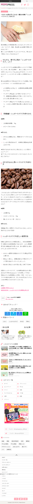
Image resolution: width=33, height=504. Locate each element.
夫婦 (21, 390)
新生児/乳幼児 (15, 441)
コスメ (13, 272)
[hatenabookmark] (19, 314)
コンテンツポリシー (6, 464)
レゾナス (4, 495)
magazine (10, 8)
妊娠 (3, 441)
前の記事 (6, 327)
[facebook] (7, 314)
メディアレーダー (5, 483)
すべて (6, 383)
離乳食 (27, 441)
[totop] (16, 455)
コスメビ (4, 488)
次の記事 (27, 327)
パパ (3, 449)
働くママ (24, 446)
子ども (21, 386)
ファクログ (4, 493)
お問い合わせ (4, 467)
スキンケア (23, 8)
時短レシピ (21, 444)
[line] (25, 314)
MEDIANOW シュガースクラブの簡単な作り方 (15, 290)
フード (6, 390)
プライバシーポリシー (6, 462)
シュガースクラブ (13, 321)
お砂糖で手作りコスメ (7, 288)
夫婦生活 (9, 449)
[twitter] (13, 314)
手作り (3, 275)
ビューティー (16, 8)
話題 (21, 396)
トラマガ (4, 478)
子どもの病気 (5, 444)
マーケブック (4, 480)
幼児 (22, 441)
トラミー (4, 476)
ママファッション (6, 446)
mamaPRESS (3, 8)
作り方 (21, 321)
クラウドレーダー (5, 485)
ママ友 (21, 393)
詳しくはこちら (9, 299)
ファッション (23, 383)
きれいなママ (16, 446)
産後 (8, 441)
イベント (6, 399)
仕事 (5, 396)
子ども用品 (13, 444)
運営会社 (4, 469)
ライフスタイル (8, 393)
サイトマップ (4, 472)
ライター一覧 (4, 459)
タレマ (3, 490)
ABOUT (3, 457)
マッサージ (17, 72)
